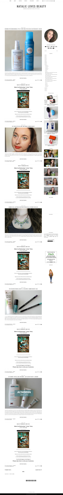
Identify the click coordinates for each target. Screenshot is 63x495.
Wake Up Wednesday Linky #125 (23, 246)
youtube (20, 0)
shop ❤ (38, 0)
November (46, 66)
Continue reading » (23, 78)
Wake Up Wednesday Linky (11, 202)
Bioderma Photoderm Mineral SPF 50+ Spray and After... (51, 72)
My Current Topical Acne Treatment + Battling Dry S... (51, 80)
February (46, 85)
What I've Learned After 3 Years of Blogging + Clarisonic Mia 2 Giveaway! (51, 133)
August (46, 69)
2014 (45, 88)
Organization (48, 236)
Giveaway (47, 234)
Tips (57, 236)
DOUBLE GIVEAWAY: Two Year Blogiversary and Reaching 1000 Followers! (51, 105)
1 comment (14, 371)
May (45, 82)
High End (57, 234)
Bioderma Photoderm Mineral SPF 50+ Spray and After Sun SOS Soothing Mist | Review (23, 29)
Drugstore (9, 80)
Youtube (13, 161)
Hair (49, 234)
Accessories (9, 242)
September (46, 68)
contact (25, 0)
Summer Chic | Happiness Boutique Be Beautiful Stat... (51, 76)
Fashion (12, 242)
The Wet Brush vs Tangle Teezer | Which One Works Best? (51, 119)
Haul (50, 234)
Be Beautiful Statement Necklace (16, 236)
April (45, 83)
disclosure (32, 0)
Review (11, 80)
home (10, 0)
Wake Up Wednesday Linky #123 (23, 424)
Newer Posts (8, 469)
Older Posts (38, 469)
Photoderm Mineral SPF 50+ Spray (27, 74)
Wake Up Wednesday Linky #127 (23, 84)
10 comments (14, 241)
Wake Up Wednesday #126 (23, 165)
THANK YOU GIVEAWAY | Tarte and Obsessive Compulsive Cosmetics (51, 145)
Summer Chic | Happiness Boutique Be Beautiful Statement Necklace (23, 207)
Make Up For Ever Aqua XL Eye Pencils (16, 155)
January (46, 86)
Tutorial (11, 161)
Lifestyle (45, 235)
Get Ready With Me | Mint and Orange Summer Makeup (23, 126)
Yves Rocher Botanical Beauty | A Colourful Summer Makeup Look (23, 288)
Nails (54, 235)
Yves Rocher (6, 316)
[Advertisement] (31, 19)
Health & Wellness (53, 234)
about (15, 0)
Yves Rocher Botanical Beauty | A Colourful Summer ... (51, 78)
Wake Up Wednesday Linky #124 (23, 329)
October (46, 67)
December (46, 65)
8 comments (14, 121)
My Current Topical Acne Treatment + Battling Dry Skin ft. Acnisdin (23, 376)
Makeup (8, 161)
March (46, 84)
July (45, 70)
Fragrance (45, 234)
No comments (14, 283)
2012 (45, 90)
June (45, 71)
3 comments (14, 324)
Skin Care (13, 80)
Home (23, 471)
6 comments (14, 160)
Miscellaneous (52, 235)
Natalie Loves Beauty (31, 6)
